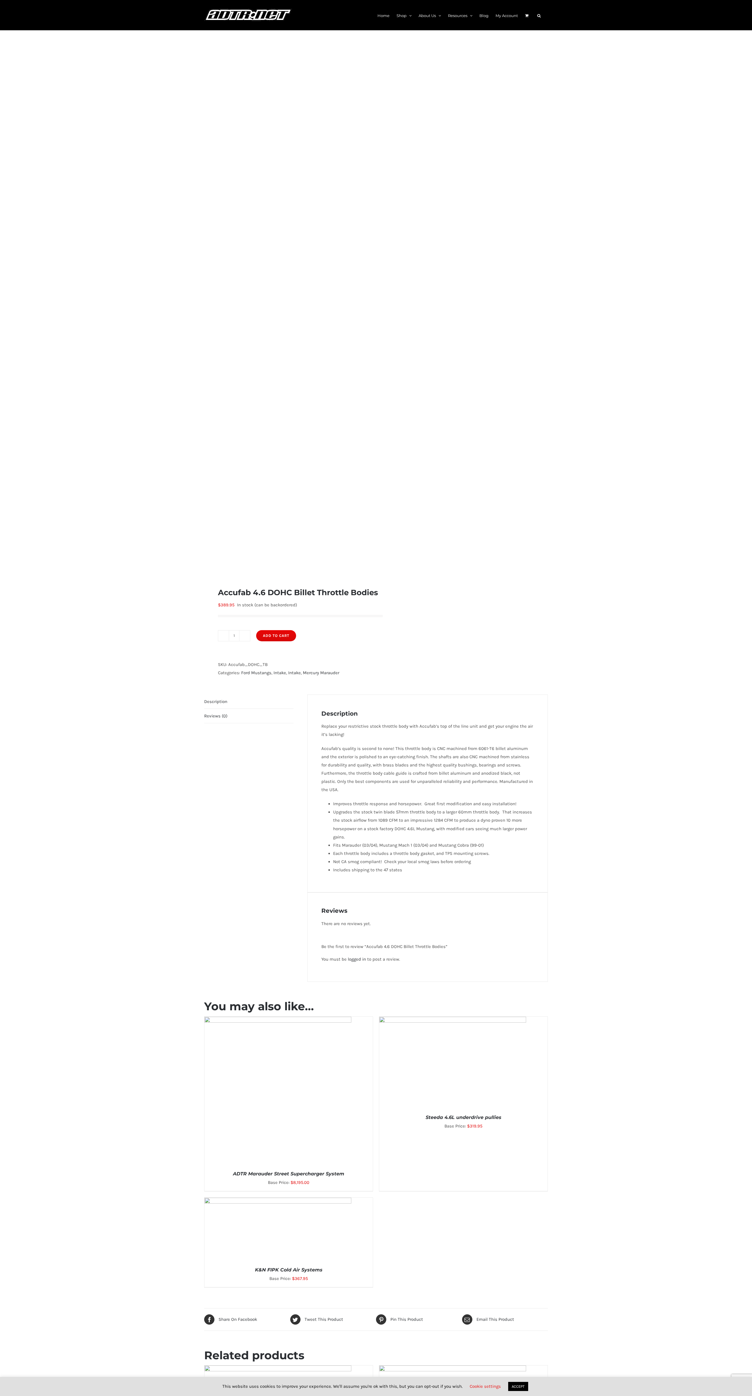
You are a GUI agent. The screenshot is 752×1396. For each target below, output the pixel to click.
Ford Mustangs (256, 672)
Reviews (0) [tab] (215, 716)
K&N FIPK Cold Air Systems (289, 1270)
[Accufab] (286, 309)
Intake (279, 672)
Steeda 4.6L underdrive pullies (463, 1117)
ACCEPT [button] (518, 1386)
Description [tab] (215, 701)
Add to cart (276, 635)
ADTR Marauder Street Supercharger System (288, 1174)
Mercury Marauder (321, 672)
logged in (357, 959)
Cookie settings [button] (485, 1386)
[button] (539, 15)
